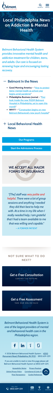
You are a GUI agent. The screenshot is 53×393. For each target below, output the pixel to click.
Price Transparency (18, 375)
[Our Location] (39, 388)
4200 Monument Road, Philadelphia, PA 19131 (25, 355)
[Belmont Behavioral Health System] (15, 5)
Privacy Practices (35, 368)
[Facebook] (15, 345)
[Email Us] (32, 388)
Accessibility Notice (19, 368)
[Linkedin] (22, 345)
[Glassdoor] (38, 345)
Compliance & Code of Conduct (36, 371)
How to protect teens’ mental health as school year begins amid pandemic (29, 90)
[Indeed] (30, 345)
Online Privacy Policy (14, 371)
